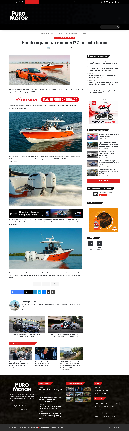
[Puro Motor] (18, 15)
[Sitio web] (23, 309)
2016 (101, 403)
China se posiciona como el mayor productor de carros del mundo (108, 172)
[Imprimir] (53, 292)
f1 (95, 406)
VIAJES (77, 27)
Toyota (113, 416)
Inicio (43, 33)
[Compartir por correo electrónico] (48, 292)
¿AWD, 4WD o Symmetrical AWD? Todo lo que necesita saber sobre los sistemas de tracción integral (70, 364)
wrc (96, 419)
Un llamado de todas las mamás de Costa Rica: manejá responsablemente (46, 363)
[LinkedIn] (35, 292)
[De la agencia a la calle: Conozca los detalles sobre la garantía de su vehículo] (20, 353)
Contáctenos (97, 387)
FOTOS (55, 27)
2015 (96, 403)
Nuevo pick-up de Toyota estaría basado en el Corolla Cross (109, 163)
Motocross (98, 413)
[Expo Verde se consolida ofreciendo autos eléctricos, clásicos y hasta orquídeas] (92, 145)
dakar (117, 403)
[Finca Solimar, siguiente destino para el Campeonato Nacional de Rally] (87, 399)
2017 (106, 403)
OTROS (63, 27)
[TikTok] (26, 409)
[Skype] (39, 292)
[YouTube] (22, 409)
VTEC (55, 284)
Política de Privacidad (100, 393)
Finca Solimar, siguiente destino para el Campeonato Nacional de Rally (58, 2)
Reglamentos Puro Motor (101, 390)
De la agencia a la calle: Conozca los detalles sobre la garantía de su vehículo (19, 363)
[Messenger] (44, 292)
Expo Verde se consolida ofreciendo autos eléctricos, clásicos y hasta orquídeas (109, 145)
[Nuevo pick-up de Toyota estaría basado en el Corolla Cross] (92, 163)
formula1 (106, 406)
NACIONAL (24, 27)
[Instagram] (24, 409)
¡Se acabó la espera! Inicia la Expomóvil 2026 (109, 135)
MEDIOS (47, 27)
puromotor (98, 416)
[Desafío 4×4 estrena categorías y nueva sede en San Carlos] (87, 389)
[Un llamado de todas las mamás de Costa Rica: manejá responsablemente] (46, 353)
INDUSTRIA (14, 27)
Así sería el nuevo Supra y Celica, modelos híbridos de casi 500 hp (108, 154)
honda (46, 284)
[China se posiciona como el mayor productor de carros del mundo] (92, 172)
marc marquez (109, 409)
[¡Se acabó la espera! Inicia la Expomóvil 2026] (92, 136)
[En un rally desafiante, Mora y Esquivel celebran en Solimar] (87, 394)
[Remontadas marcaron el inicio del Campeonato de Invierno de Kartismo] (79, 399)
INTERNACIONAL (36, 27)
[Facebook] (17, 409)
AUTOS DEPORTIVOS (58, 33)
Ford (100, 406)
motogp (106, 413)
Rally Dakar (106, 416)
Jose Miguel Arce (55, 48)
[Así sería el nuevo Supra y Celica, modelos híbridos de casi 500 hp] (92, 154)
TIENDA (70, 27)
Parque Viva (113, 413)
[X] (20, 409)
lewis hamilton (99, 409)
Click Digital (60, 427)
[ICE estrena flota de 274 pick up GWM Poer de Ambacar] (79, 394)
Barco (38, 284)
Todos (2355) (103, 181)
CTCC (111, 403)
